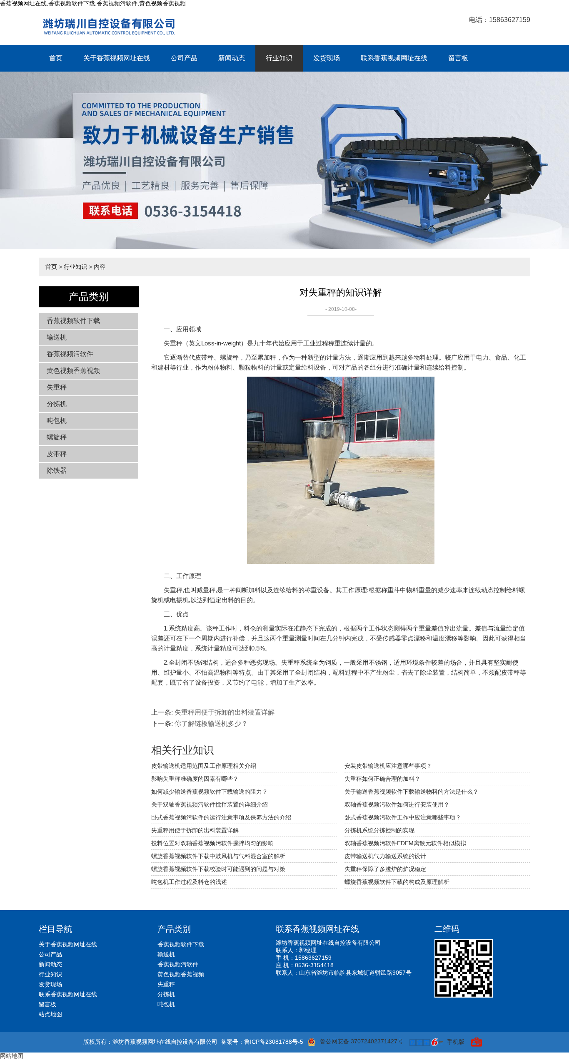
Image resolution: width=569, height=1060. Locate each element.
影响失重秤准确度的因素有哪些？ (195, 778)
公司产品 (184, 58)
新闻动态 (231, 58)
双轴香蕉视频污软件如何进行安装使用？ (396, 804)
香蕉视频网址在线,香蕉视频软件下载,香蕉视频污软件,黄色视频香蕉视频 (93, 3)
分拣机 (57, 403)
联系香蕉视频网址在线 (394, 58)
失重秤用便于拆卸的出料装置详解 (225, 712)
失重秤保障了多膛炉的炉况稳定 (385, 869)
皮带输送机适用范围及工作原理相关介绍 (203, 765)
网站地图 (11, 1056)
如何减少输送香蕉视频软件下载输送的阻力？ (209, 791)
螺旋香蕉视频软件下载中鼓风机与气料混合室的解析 (218, 856)
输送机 (57, 337)
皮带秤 (57, 453)
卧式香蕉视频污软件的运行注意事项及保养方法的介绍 (221, 817)
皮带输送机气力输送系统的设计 (385, 856)
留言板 (458, 58)
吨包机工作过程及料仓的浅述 (189, 882)
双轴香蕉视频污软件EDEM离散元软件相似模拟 (405, 843)
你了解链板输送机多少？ (211, 723)
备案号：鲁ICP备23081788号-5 (262, 1041)
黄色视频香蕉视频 (73, 370)
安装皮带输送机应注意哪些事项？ (388, 765)
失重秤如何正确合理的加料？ (382, 778)
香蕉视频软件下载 (73, 320)
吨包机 (57, 420)
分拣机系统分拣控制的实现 (379, 830)
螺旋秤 (57, 437)
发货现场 (326, 58)
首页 (55, 58)
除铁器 (57, 470)
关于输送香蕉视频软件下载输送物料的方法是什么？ (411, 791)
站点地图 (50, 1014)
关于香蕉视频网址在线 (116, 58)
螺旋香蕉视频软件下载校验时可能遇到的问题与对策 (218, 869)
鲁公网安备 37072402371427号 (361, 1041)
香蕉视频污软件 (70, 353)
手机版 (455, 1041)
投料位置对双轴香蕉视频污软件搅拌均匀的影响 (212, 843)
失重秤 (57, 387)
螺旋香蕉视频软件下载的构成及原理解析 (396, 882)
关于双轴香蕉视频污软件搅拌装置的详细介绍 (209, 804)
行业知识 (279, 58)
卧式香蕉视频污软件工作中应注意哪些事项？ (402, 817)
